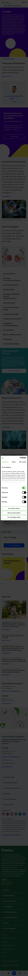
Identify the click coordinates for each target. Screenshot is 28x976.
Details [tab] (14, 462)
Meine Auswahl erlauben (14, 512)
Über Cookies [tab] (22, 462)
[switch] (24, 492)
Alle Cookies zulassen (14, 508)
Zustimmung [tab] (5, 462)
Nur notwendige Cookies (14, 517)
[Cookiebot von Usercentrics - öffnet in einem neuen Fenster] (20, 458)
